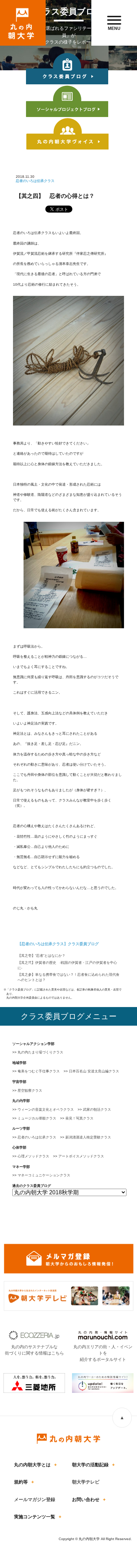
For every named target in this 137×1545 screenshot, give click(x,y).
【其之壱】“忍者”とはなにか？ (41, 955)
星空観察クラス (30, 1090)
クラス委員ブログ (67, 69)
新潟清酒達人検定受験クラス (88, 1137)
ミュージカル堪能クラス (37, 1118)
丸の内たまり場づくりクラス (40, 1052)
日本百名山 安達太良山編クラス (94, 1071)
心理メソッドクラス (33, 1156)
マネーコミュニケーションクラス (44, 1175)
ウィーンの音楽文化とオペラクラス (46, 1109)
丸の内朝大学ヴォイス (67, 134)
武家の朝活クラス (97, 1109)
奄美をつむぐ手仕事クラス (39, 1071)
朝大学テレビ (85, 1482)
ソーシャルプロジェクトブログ (67, 101)
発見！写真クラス (79, 1118)
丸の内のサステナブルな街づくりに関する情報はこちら (34, 1350)
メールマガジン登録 (34, 1499)
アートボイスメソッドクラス (81, 1156)
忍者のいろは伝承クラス (37, 1137)
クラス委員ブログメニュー (69, 1016)
